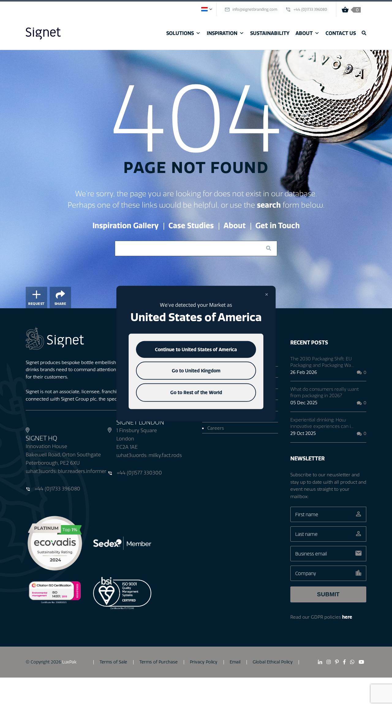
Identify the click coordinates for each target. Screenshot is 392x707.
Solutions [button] (180, 33)
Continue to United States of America (196, 349)
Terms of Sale (113, 662)
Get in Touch (277, 225)
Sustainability (269, 33)
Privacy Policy (203, 662)
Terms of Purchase (158, 662)
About (304, 33)
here (347, 617)
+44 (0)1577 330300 (138, 473)
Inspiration (222, 33)
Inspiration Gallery (125, 225)
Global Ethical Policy (273, 662)
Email (235, 662)
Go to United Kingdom (196, 371)
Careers (215, 428)
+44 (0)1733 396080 (56, 489)
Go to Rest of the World (196, 392)
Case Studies (191, 225)
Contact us (341, 33)
